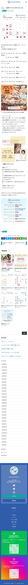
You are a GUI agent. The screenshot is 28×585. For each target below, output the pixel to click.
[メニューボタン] (26, 2)
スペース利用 (14, 519)
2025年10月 (4, 373)
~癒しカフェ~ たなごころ (7, 341)
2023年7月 (4, 439)
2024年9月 (4, 406)
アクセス (14, 524)
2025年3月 (4, 388)
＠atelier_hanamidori (8, 187)
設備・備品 (14, 522)
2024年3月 (4, 418)
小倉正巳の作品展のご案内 (7, 348)
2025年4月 (4, 385)
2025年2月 (4, 391)
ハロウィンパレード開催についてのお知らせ (11, 356)
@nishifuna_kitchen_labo (9, 132)
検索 (24, 333)
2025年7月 (4, 376)
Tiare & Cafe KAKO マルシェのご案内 (10, 352)
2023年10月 (4, 433)
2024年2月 (4, 421)
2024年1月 (4, 424)
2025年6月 (4, 379)
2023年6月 (4, 442)
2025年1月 (4, 394)
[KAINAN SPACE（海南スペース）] (14, 2)
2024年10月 (4, 403)
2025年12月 (4, 367)
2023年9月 (4, 436)
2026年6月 (4, 364)
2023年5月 (4, 445)
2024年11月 (4, 400)
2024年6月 (4, 412)
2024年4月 (4, 415)
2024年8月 (4, 409)
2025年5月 (4, 382)
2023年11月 (4, 430)
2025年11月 (4, 370)
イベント (5, 452)
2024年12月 (4, 397)
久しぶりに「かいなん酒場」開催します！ (10, 345)
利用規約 (14, 526)
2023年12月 (4, 427)
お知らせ (4, 10)
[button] (3, 238)
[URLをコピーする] (25, 238)
